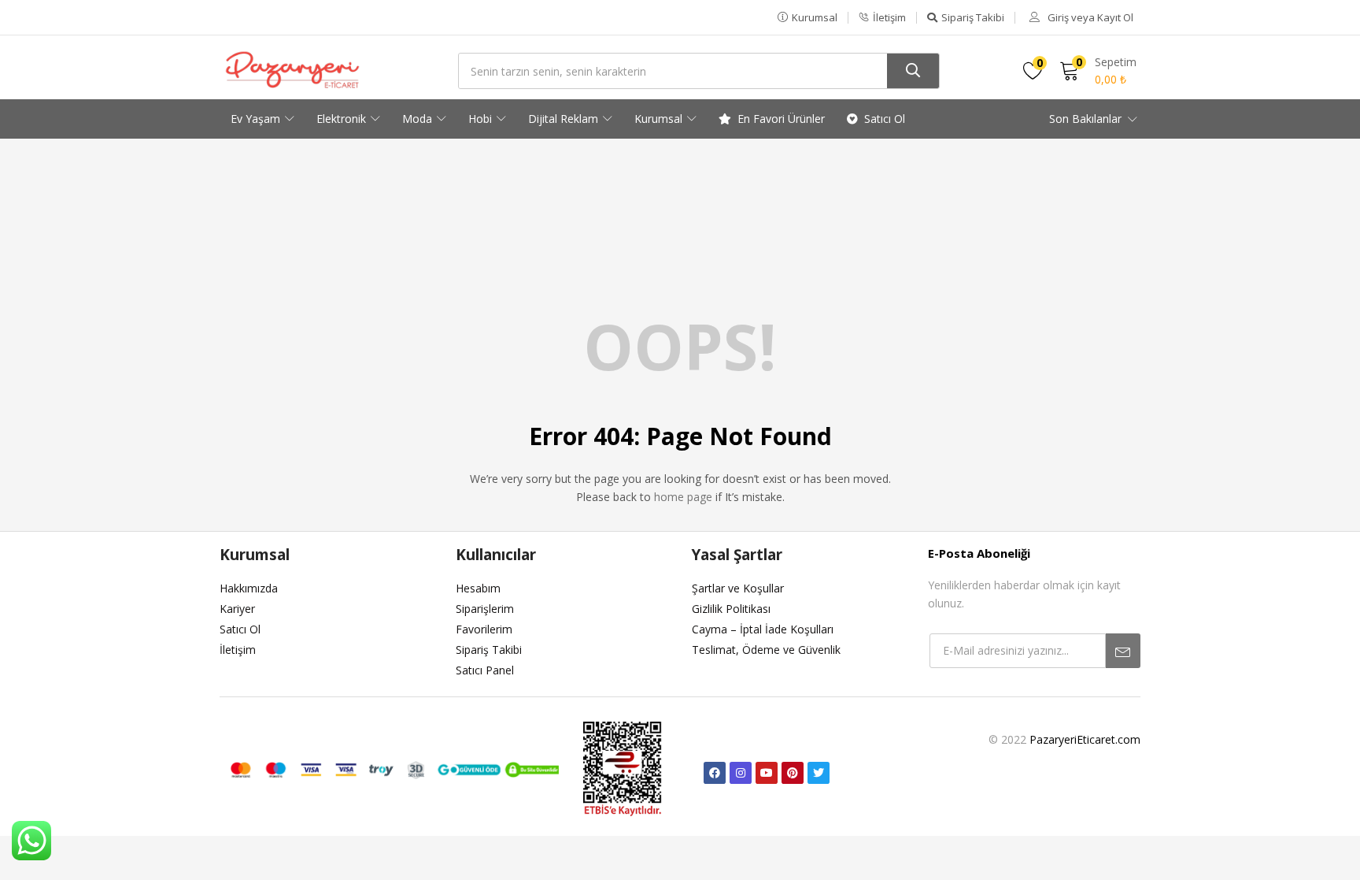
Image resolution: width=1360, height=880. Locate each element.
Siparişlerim (485, 608)
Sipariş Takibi (489, 649)
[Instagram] (741, 773)
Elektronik (342, 118)
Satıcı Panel (485, 670)
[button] (807, 17)
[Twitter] (819, 773)
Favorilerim (484, 629)
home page (683, 496)
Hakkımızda (249, 588)
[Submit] (1123, 650)
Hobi (481, 118)
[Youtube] (767, 773)
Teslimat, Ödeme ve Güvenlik (766, 649)
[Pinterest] (793, 773)
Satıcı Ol (884, 118)
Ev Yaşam (257, 118)
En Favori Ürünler (781, 118)
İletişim (238, 649)
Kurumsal (660, 118)
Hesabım (478, 588)
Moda (418, 118)
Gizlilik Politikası (731, 608)
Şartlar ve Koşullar (738, 588)
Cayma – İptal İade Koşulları (762, 629)
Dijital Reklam (564, 118)
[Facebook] (715, 773)
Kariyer (237, 608)
